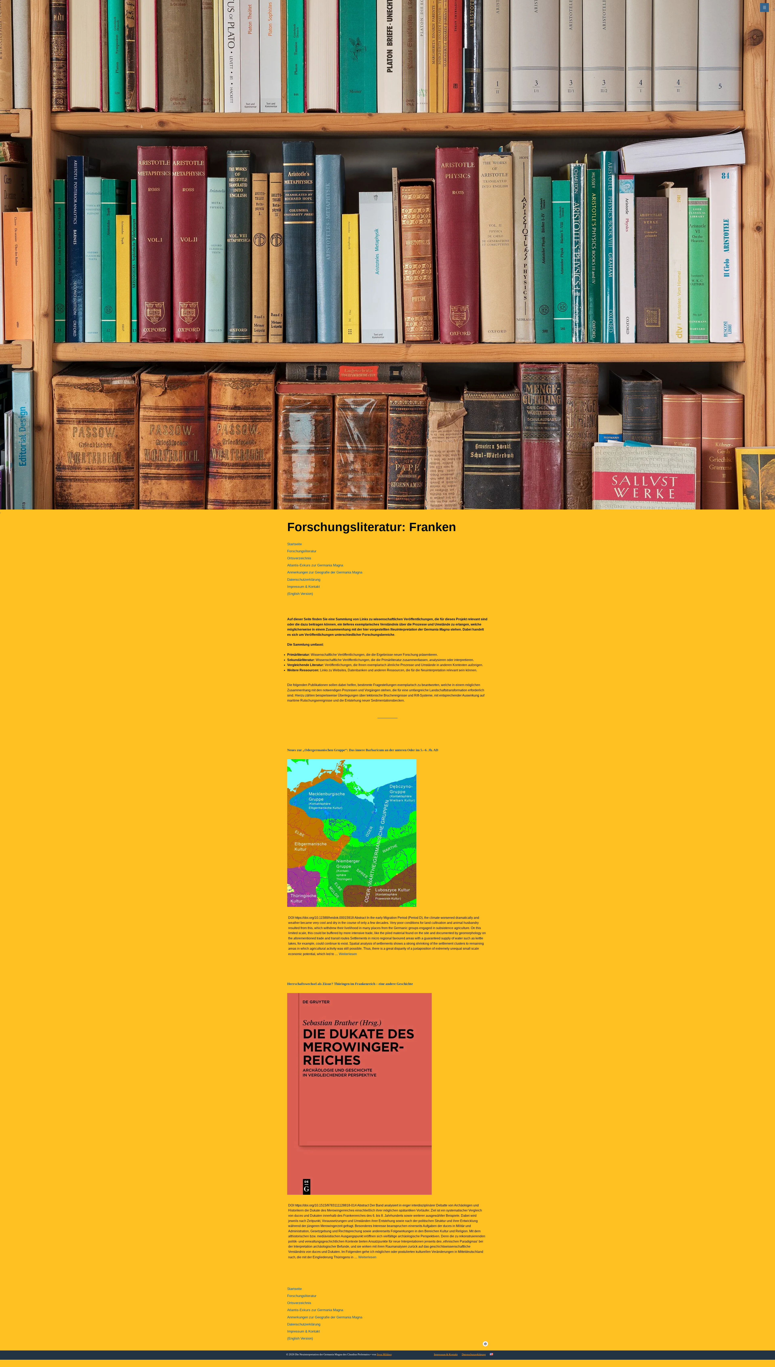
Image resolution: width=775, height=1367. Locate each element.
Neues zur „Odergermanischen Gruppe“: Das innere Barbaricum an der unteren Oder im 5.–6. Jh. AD (362, 750)
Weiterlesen (348, 954)
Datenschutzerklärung (474, 1354)
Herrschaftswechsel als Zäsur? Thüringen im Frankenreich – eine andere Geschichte (350, 984)
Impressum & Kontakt (446, 1354)
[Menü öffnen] (764, 7)
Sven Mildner (384, 1354)
